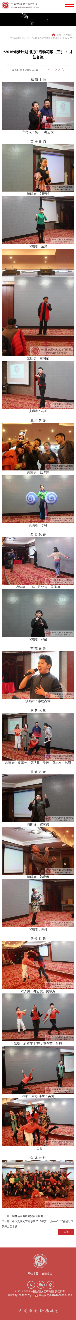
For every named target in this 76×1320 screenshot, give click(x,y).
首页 (59, 35)
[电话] (31, 1285)
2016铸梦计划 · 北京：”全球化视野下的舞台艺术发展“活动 (38, 38)
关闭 (66, 1231)
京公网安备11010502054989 (55, 1295)
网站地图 (33, 1273)
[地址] (50, 1285)
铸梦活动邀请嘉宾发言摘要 (27, 1216)
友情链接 (47, 1273)
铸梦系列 (67, 35)
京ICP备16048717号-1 (21, 1295)
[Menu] (69, 6)
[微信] (41, 1285)
